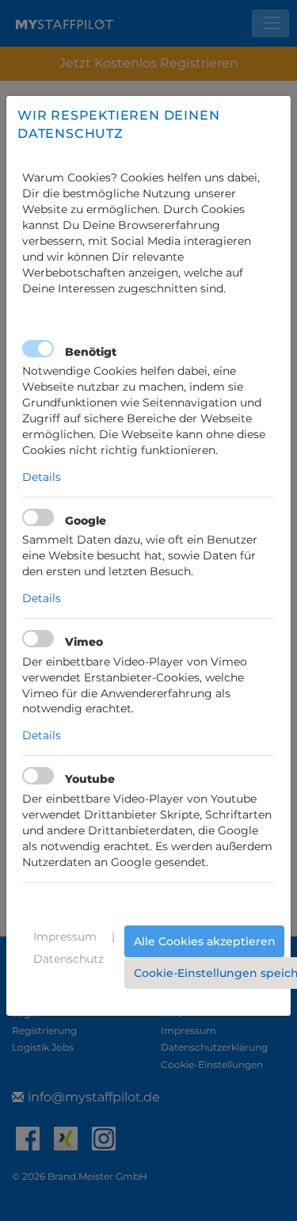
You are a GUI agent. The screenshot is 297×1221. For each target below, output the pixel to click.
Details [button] (41, 477)
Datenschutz (68, 959)
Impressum (65, 936)
